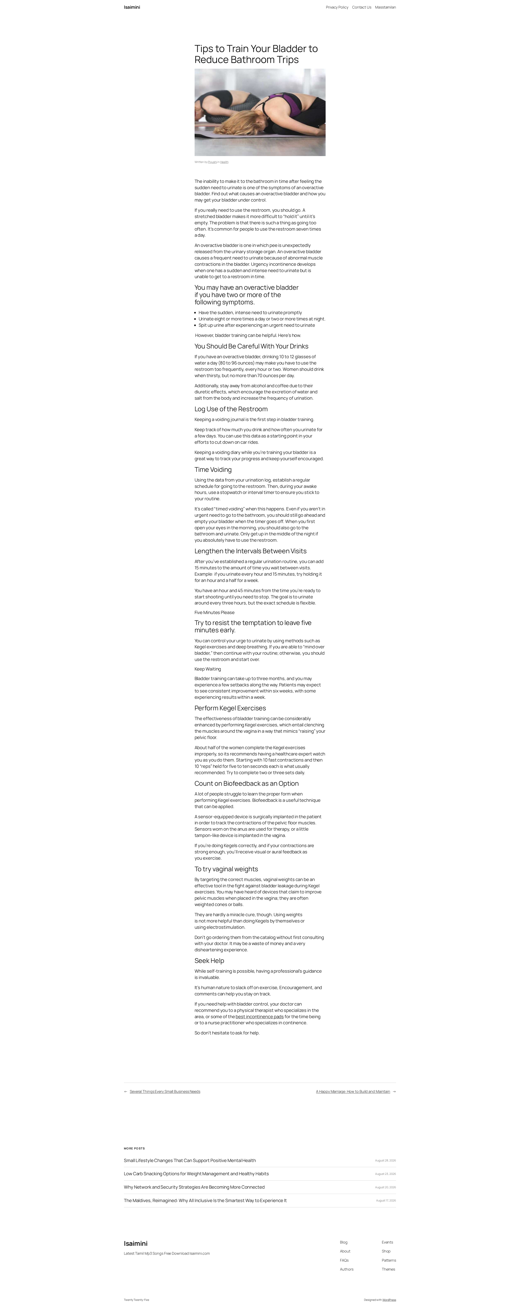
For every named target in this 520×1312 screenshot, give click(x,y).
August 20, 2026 (385, 1187)
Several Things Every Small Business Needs (165, 1091)
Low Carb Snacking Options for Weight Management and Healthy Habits (196, 1173)
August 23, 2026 (385, 1174)
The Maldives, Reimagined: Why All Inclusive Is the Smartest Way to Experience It (205, 1200)
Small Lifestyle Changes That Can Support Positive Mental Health (190, 1160)
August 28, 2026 (385, 1160)
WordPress (389, 1300)
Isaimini (132, 7)
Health (224, 162)
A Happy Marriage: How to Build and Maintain (353, 1091)
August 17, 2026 (386, 1200)
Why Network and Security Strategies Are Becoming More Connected (194, 1187)
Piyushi (212, 162)
